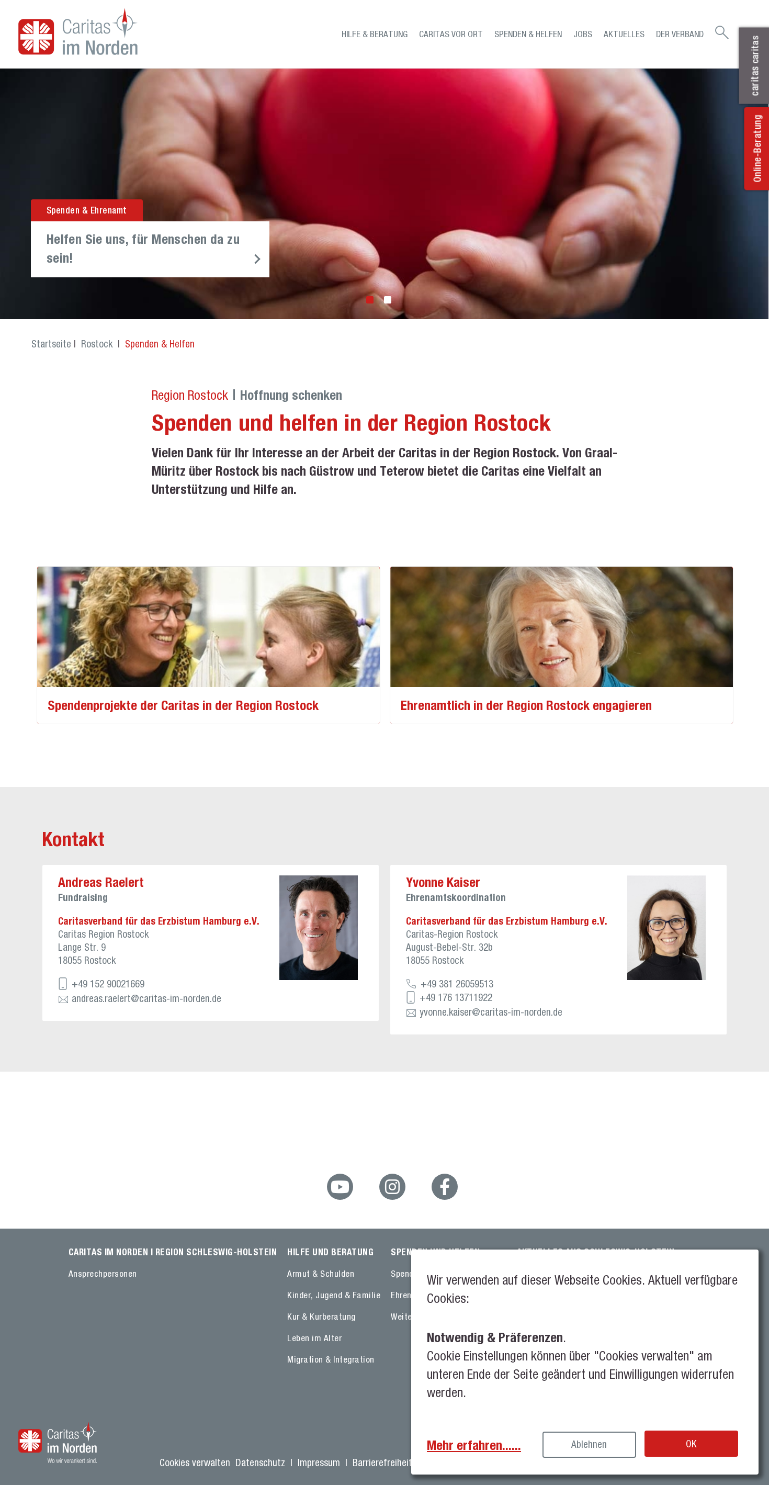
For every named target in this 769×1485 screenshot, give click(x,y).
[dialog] (585, 1362)
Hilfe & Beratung (375, 34)
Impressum (319, 1462)
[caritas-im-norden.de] (107, 31)
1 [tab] (370, 299)
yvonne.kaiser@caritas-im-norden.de (491, 1012)
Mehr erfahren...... (474, 1445)
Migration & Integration (331, 1359)
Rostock (98, 344)
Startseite (51, 344)
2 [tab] (387, 299)
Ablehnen (589, 1444)
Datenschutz (260, 1462)
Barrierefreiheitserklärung (403, 1462)
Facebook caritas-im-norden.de (445, 1187)
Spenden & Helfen (528, 34)
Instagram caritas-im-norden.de (392, 1187)
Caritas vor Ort (451, 34)
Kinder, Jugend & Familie (333, 1295)
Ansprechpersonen (103, 1273)
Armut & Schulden (320, 1273)
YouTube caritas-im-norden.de (340, 1187)
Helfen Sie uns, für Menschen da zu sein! (143, 248)
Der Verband (680, 34)
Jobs (582, 34)
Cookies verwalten (195, 1462)
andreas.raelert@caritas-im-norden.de (146, 998)
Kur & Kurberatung (321, 1316)
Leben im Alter (314, 1338)
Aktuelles (624, 34)
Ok (691, 1443)
